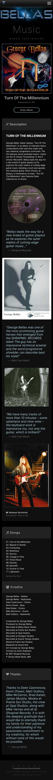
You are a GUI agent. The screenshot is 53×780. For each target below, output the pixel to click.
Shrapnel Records (17, 515)
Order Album (26, 110)
